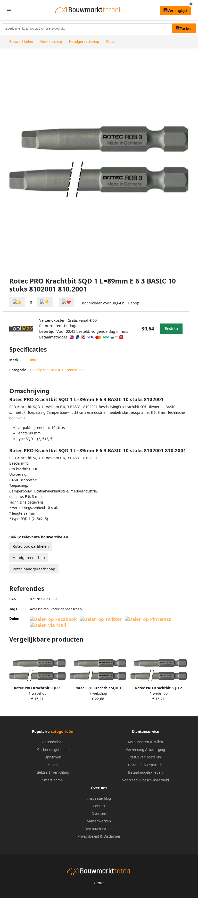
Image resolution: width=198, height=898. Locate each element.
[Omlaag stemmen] (44, 302)
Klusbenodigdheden (53, 749)
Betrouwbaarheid (99, 829)
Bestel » (171, 328)
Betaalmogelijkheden (145, 772)
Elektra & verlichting (52, 772)
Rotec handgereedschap (34, 569)
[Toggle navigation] (8, 10)
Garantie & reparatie (145, 765)
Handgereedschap (45, 370)
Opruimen (52, 757)
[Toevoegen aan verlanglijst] (66, 302)
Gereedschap (73, 370)
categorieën (62, 731)
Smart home (52, 780)
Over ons (99, 813)
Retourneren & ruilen (145, 742)
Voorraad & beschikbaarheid (145, 780)
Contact (99, 806)
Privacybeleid (88, 836)
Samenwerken (99, 821)
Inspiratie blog (99, 798)
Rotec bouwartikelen (31, 546)
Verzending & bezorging (145, 749)
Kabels (52, 765)
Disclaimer (112, 836)
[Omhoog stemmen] (17, 302)
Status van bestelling (145, 757)
